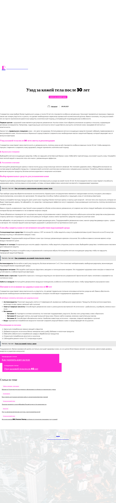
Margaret (54, 106)
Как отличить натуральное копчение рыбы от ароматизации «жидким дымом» (25, 397)
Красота (5, 408)
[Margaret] (49, 106)
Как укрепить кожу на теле (16, 359)
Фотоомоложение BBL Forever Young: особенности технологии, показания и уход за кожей (29, 419)
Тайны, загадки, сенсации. (11, 386)
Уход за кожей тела (58, 97)
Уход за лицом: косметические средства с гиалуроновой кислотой (21, 412)
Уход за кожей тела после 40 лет (21, 368)
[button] (58, 77)
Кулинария (6, 393)
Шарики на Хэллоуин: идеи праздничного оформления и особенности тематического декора (29, 389)
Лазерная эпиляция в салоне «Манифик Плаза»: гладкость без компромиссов (24, 404)
